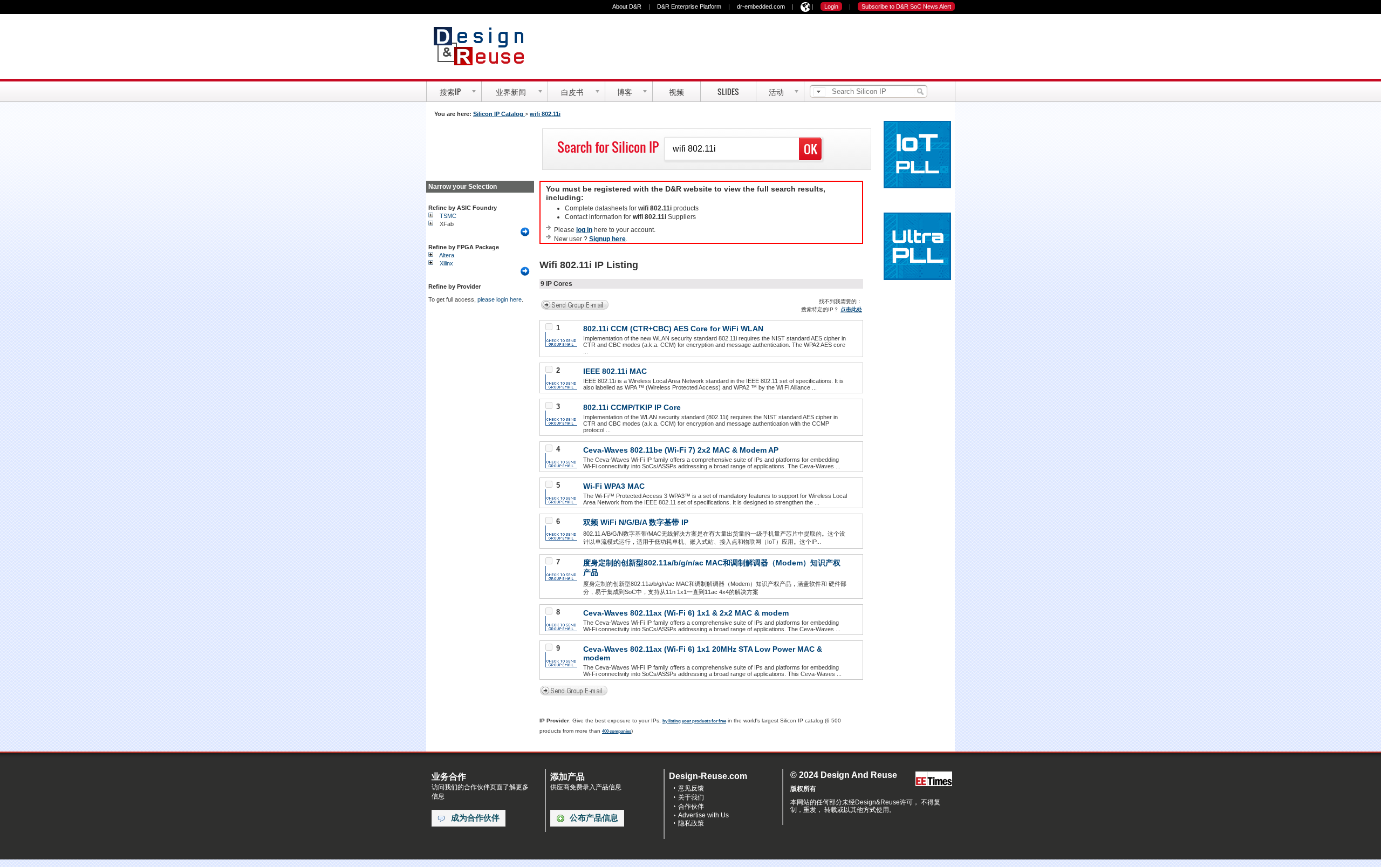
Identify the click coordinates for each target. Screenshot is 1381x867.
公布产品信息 (594, 818)
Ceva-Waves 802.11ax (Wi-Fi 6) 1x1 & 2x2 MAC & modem (686, 613)
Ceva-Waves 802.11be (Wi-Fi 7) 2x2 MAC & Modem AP (680, 450)
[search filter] (819, 92)
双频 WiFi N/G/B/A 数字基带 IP (635, 522)
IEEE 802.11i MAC (615, 371)
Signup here (607, 239)
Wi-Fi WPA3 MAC (614, 486)
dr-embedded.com (761, 6)
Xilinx (446, 263)
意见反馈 (691, 788)
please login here (499, 299)
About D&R (626, 6)
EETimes (933, 779)
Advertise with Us (703, 815)
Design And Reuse (484, 46)
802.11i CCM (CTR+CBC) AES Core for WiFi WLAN (673, 328)
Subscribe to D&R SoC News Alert (906, 6)
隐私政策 (691, 823)
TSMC (448, 216)
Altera (446, 255)
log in (584, 230)
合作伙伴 (691, 806)
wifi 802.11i (545, 114)
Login (831, 6)
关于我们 (691, 797)
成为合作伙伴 (475, 818)
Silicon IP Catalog (499, 114)
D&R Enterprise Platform (689, 6)
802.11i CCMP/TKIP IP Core (632, 407)
